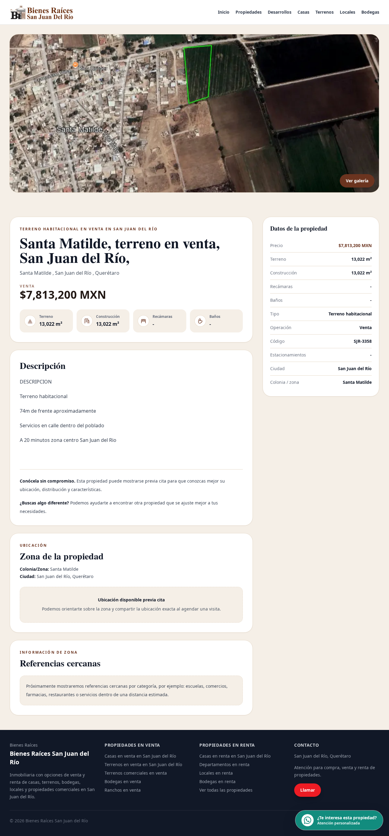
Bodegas (370, 12)
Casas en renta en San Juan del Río (234, 756)
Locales (347, 12)
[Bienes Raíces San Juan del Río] (42, 12)
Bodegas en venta (123, 781)
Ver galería (357, 181)
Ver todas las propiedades (226, 790)
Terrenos (324, 12)
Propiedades (249, 12)
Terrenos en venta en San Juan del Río (143, 764)
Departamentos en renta (224, 764)
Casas (303, 12)
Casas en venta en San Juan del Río (140, 756)
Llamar (307, 790)
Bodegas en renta (217, 781)
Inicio (223, 12)
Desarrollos (279, 12)
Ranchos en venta (123, 790)
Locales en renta (216, 773)
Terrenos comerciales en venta (136, 773)
